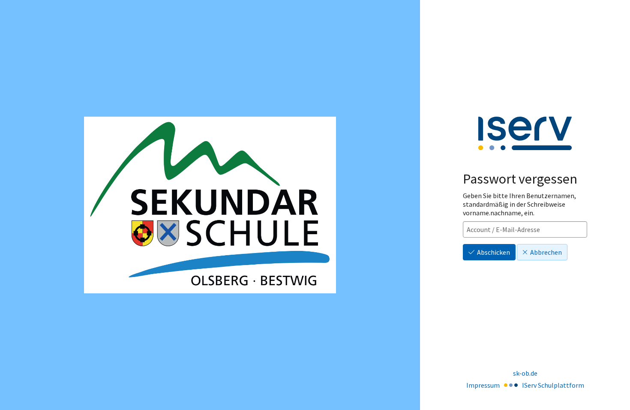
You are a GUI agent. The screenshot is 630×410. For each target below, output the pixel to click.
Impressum (483, 385)
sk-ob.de (525, 373)
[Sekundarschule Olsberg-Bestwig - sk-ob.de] (210, 205)
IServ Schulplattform (553, 385)
